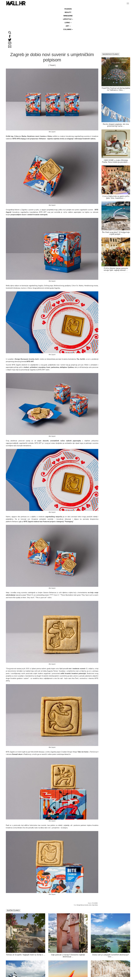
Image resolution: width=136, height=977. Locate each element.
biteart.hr (67, 754)
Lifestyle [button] (67, 19)
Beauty (68, 12)
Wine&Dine (68, 16)
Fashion (68, 9)
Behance (15, 521)
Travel (52, 65)
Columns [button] (67, 29)
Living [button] (67, 22)
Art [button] (67, 26)
